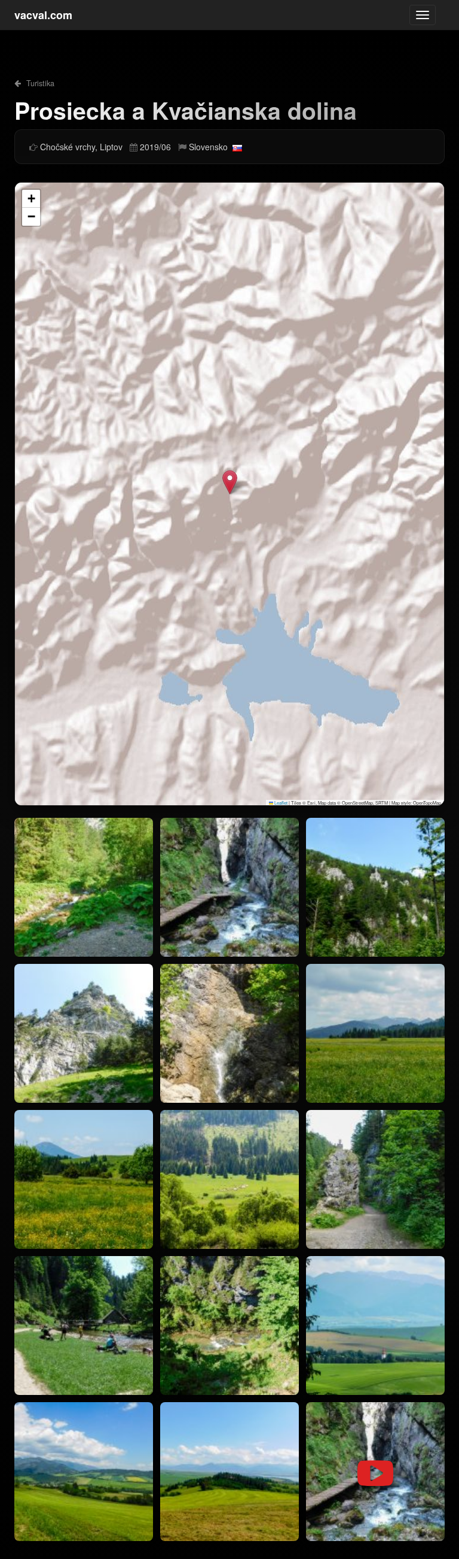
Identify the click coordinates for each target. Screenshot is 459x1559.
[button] (229, 482)
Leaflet (280, 802)
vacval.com (43, 15)
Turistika (39, 83)
